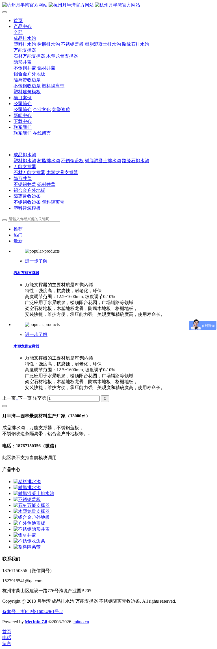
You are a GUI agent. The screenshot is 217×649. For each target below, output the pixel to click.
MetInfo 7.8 (36, 621)
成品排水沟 (25, 154)
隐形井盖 (23, 178)
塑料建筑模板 (27, 208)
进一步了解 (36, 261)
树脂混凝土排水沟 (103, 160)
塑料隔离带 (53, 202)
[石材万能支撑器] (32, 505)
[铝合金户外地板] (32, 517)
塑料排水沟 (25, 160)
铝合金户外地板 (29, 190)
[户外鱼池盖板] (29, 523)
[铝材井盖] (25, 535)
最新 (18, 240)
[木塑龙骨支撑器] (32, 511)
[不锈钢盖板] (27, 499)
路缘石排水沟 (135, 160)
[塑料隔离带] (27, 546)
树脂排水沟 (48, 160)
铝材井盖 (46, 184)
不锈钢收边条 (27, 202)
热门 (18, 235)
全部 (18, 32)
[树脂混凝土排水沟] (34, 493)
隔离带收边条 (27, 196)
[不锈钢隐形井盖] (32, 529)
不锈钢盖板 (72, 160)
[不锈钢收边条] (29, 541)
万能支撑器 (25, 166)
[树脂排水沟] (27, 487)
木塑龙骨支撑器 (62, 172)
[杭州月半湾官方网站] (108, 5)
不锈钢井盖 (25, 184)
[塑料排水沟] (27, 481)
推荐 (18, 229)
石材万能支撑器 (29, 172)
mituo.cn (81, 621)
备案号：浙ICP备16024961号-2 (32, 611)
